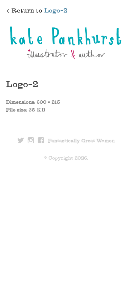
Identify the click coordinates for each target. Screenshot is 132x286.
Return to (39, 11)
